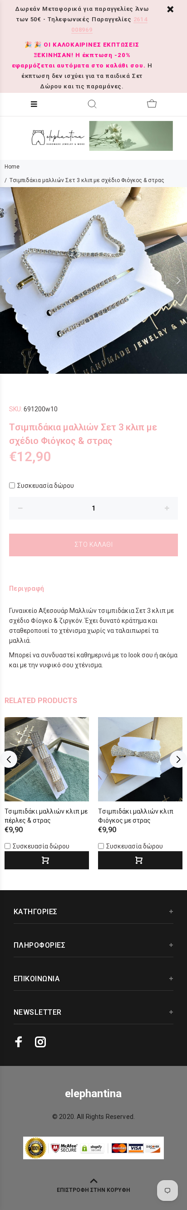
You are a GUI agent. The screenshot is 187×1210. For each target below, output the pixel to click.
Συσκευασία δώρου (45, 485)
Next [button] (178, 280)
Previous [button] (8, 280)
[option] (93, 280)
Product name (76, 1173)
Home (12, 167)
